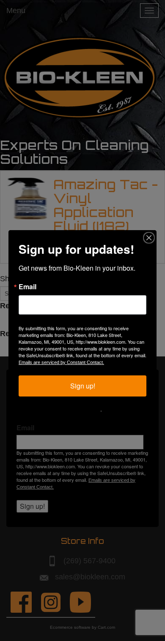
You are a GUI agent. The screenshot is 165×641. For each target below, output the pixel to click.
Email (27, 286)
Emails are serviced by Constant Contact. (61, 362)
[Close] (149, 238)
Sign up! (82, 386)
